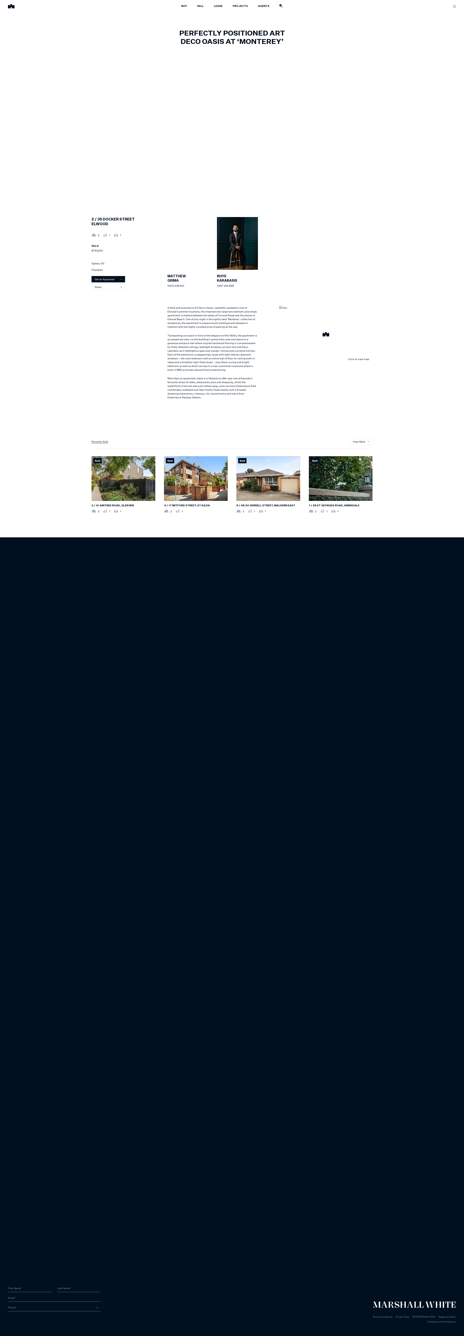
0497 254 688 (225, 285)
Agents (263, 6)
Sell (200, 6)
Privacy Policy (402, 1316)
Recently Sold (100, 441)
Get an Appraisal (104, 279)
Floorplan (97, 269)
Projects (240, 6)
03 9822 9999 (16, 1317)
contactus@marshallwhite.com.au (27, 1321)
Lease (218, 6)
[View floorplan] (366, 196)
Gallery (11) (98, 263)
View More (359, 441)
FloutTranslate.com (448, 1322)
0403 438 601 (175, 285)
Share (98, 287)
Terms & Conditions (382, 1316)
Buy (184, 6)
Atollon (452, 1316)
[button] (325, 335)
